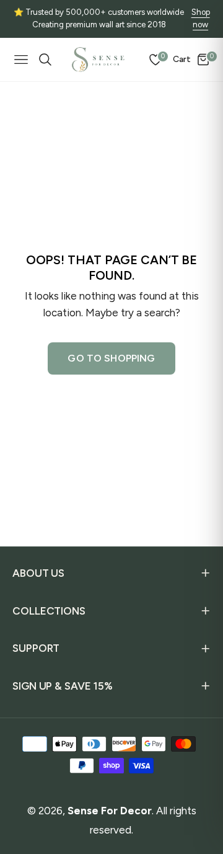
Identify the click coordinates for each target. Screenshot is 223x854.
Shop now (200, 18)
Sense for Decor (110, 810)
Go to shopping (111, 358)
